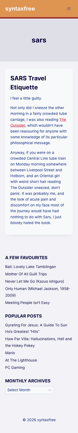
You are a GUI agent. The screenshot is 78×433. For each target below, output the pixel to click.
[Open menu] (69, 8)
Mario (10, 353)
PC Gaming (15, 367)
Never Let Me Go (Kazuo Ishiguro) (34, 281)
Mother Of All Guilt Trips (26, 274)
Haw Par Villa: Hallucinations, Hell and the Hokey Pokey (38, 342)
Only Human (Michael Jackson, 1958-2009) (37, 292)
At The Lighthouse (21, 360)
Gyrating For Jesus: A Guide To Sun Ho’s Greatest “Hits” (36, 328)
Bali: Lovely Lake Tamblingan (30, 267)
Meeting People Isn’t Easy (27, 303)
